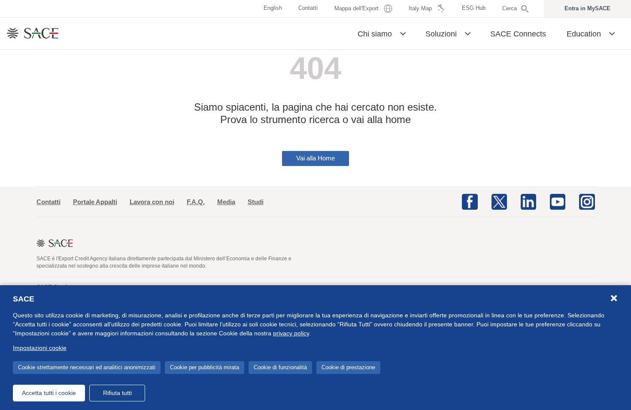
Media (226, 201)
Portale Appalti (95, 201)
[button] (402, 33)
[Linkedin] (528, 201)
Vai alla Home (315, 158)
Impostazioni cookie (40, 347)
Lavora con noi (152, 201)
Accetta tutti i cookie (49, 392)
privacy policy (291, 333)
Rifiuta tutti (117, 392)
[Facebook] (469, 201)
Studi (256, 201)
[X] (499, 201)
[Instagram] (587, 201)
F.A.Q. (196, 201)
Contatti (48, 201)
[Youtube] (557, 201)
